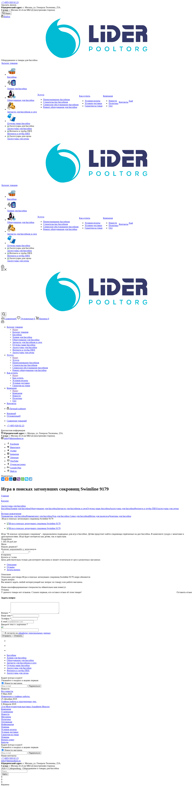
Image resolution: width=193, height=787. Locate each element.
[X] (14, 479)
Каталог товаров (20, 332)
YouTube (14, 461)
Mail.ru (13, 471)
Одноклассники (18, 464)
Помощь (5, 727)
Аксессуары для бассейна (122, 508)
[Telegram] (30, 479)
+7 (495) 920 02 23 (10, 2)
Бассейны (5, 508)
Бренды (4, 742)
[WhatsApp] (22, 479)
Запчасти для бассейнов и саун (72, 508)
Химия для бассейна (20, 508)
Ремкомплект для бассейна (39, 516)
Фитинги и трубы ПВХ (145, 508)
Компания (17, 393)
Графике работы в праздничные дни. (19, 701)
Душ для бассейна (60, 516)
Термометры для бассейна (13, 516)
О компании (7, 711)
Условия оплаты (9, 729)
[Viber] (18, 479)
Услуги (15, 360)
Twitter (13, 451)
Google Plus (15, 468)
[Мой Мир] (10, 479)
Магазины (6, 717)
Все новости (7, 691)
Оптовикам (6, 722)
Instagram (14, 454)
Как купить (17, 378)
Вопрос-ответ (7, 739)
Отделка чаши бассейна (98, 508)
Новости (5, 714)
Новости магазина (13, 683)
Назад (15, 329)
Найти (4, 774)
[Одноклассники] (6, 479)
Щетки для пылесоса (99, 516)
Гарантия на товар (10, 734)
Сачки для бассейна (79, 516)
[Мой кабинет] (2, 267)
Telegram (14, 457)
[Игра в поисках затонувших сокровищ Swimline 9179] (33, 523)
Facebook (14, 444)
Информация (7, 724)
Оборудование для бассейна (43, 508)
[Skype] (26, 479)
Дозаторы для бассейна (120, 516)
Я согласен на (28, 633)
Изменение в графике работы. (15, 696)
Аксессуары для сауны (168, 508)
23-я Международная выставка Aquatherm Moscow (25, 706)
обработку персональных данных (34, 633)
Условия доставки (9, 732)
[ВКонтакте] (3, 479)
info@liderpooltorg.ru (13, 438)
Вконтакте (15, 447)
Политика (6, 719)
